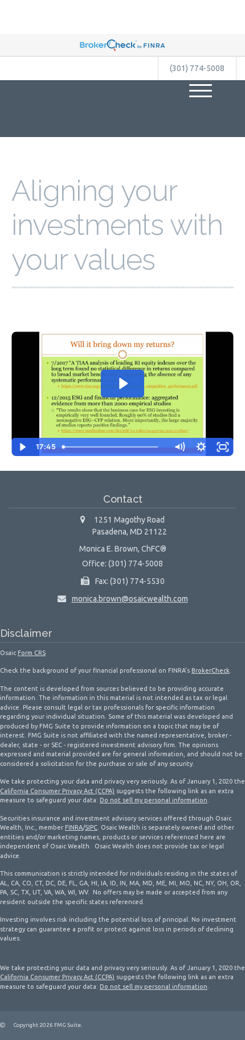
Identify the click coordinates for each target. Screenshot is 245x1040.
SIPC (91, 827)
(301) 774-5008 (197, 68)
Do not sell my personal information (153, 800)
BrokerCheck (210, 670)
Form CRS (32, 652)
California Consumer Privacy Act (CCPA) (57, 791)
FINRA (74, 827)
